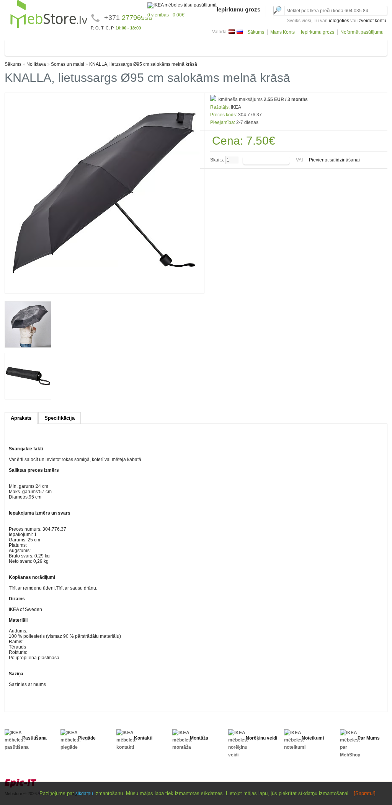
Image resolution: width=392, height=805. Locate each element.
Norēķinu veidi (261, 738)
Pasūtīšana (34, 738)
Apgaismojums (267, 46)
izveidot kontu (372, 20)
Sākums (255, 32)
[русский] (240, 31)
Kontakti (143, 738)
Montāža (199, 738)
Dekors (300, 46)
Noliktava (326, 46)
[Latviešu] (232, 31)
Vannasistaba (163, 46)
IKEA (236, 107)
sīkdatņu (84, 793)
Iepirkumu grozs (317, 32)
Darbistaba (231, 46)
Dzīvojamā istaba (29, 46)
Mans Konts (282, 32)
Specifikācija (59, 418)
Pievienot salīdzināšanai (334, 160)
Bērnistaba (105, 46)
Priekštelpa (198, 46)
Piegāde (87, 738)
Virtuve (132, 46)
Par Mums (369, 738)
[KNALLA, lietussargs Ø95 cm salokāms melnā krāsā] (104, 286)
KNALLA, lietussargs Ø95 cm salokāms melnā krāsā (143, 64)
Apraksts (21, 418)
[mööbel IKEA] (48, 27)
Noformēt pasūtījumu (362, 32)
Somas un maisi (67, 64)
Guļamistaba (71, 46)
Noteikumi (313, 738)
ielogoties (339, 20)
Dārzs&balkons (361, 46)
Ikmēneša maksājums (239, 99)
